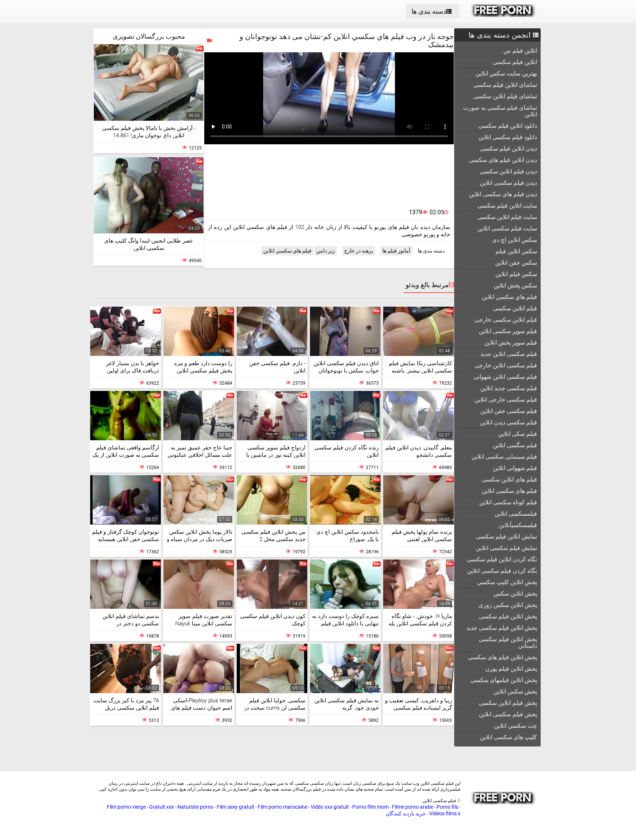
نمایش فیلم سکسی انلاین (506, 547)
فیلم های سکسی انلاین (509, 490)
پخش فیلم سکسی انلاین (508, 714)
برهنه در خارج (358, 251)
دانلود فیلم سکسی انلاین (507, 137)
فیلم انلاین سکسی (515, 308)
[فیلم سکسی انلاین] (503, 15)
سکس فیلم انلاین (516, 274)
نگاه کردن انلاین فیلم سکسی (502, 559)
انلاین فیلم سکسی (515, 62)
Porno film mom (370, 807)
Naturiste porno (195, 807)
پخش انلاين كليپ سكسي (507, 582)
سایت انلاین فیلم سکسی (507, 205)
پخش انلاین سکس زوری (507, 604)
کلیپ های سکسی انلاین (508, 737)
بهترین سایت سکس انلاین (506, 73)
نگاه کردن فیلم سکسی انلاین (502, 570)
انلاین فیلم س (520, 50)
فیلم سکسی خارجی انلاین (505, 399)
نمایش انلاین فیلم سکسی (506, 536)
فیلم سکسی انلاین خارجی (505, 365)
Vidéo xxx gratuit (330, 807)
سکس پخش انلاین (515, 285)
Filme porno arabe (412, 807)
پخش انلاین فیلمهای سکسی (503, 680)
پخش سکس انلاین (515, 691)
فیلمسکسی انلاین (516, 513)
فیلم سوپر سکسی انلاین (508, 331)
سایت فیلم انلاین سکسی (507, 216)
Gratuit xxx (161, 807)
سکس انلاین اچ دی (514, 239)
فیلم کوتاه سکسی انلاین (508, 502)
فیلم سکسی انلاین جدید (508, 353)
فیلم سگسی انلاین (515, 445)
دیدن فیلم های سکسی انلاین (503, 194)
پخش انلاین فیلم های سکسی (502, 657)
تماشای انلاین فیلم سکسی (505, 84)
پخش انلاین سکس (515, 593)
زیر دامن (325, 251)
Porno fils (447, 807)
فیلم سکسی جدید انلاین (508, 388)
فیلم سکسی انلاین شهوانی (505, 376)
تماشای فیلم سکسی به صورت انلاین (500, 111)
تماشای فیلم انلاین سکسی (505, 96)
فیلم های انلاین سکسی (509, 479)
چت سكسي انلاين (515, 725)
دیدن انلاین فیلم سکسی (508, 148)
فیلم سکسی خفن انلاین (508, 410)
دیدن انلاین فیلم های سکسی (503, 159)
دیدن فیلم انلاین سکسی (508, 171)
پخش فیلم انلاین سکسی (508, 702)
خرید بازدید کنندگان (406, 813)
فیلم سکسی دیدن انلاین (508, 422)
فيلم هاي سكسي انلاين (509, 296)
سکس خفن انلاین (516, 262)
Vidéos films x (444, 813)
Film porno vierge (126, 807)
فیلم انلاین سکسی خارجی (505, 319)
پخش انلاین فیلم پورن (511, 668)
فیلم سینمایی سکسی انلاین (504, 456)
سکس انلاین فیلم (516, 251)
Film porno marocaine (282, 807)
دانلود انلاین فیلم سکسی (507, 125)
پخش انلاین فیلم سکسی (508, 616)
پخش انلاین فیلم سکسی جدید (501, 627)
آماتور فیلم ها (396, 251)
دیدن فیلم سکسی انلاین (508, 182)
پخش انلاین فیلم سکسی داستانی (508, 642)
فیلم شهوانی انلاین (515, 468)
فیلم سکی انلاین (517, 433)
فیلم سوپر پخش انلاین (510, 342)
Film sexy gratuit (235, 807)
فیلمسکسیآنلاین (518, 525)
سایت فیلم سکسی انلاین (507, 228)
